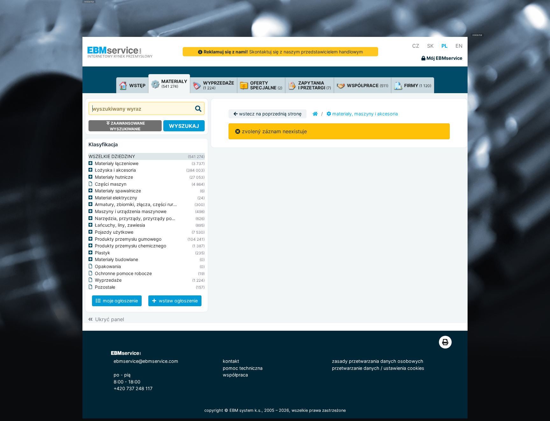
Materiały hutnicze (114, 177)
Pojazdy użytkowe (114, 232)
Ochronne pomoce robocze (123, 273)
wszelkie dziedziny (111, 156)
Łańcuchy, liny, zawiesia (120, 225)
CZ (415, 46)
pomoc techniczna (243, 368)
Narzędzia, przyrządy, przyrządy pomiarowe (142, 218)
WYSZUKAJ (184, 126)
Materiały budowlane (116, 259)
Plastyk (102, 252)
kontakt (231, 361)
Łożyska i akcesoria (115, 170)
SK (430, 46)
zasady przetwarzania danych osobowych (377, 361)
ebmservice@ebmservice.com (146, 361)
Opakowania (108, 266)
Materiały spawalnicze (118, 190)
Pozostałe (105, 287)
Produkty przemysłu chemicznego (130, 245)
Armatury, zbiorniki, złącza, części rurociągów (143, 204)
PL (444, 46)
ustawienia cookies (404, 368)
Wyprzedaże (108, 280)
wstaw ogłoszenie (178, 300)
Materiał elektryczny (116, 197)
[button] (91, 163)
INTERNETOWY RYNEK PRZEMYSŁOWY (120, 56)
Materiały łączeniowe (116, 163)
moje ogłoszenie (120, 300)
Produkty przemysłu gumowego (128, 239)
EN (458, 46)
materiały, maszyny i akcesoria (364, 113)
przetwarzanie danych (355, 368)
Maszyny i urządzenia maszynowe (130, 211)
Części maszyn (110, 184)
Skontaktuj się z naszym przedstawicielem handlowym (283, 51)
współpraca (235, 374)
